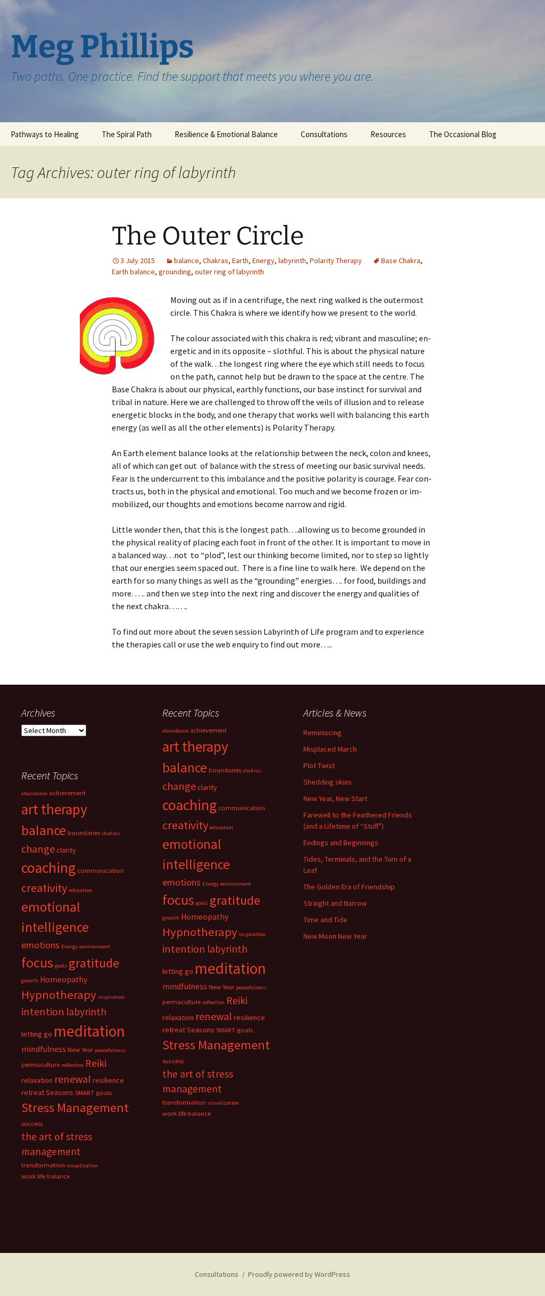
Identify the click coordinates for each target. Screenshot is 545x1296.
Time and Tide (325, 919)
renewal (213, 1016)
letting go (177, 971)
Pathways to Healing (45, 134)
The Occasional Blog (463, 134)
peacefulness (251, 987)
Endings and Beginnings (340, 842)
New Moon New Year (335, 936)
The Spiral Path (127, 134)
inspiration (252, 934)
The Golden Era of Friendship (349, 886)
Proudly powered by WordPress (299, 1274)
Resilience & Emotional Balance (226, 134)
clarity (207, 787)
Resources (388, 134)
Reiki (236, 1000)
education (221, 827)
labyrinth (292, 260)
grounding (175, 271)
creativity (185, 825)
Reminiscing (322, 732)
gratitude (235, 900)
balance (186, 260)
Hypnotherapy (199, 931)
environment (235, 883)
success (173, 1061)
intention (183, 948)
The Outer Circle (208, 236)
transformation (184, 1102)
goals (202, 902)
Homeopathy (204, 917)
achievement (208, 730)
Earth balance (133, 271)
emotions (181, 882)
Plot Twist (319, 765)
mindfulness (184, 986)
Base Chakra (400, 260)
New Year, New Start (335, 798)
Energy (263, 260)
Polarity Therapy (336, 260)
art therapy (195, 746)
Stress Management (216, 1045)
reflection (213, 1002)
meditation (230, 968)
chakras (252, 770)
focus (178, 899)
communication (241, 808)
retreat (173, 1029)
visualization (223, 1102)
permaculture (181, 1002)
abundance (175, 730)
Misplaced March (330, 749)
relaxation (178, 1017)
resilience (249, 1017)
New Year (221, 987)
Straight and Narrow (335, 903)
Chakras (215, 260)
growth (170, 917)
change (179, 786)
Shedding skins (327, 782)
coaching (189, 805)
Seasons (200, 1029)
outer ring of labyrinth (229, 271)
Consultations (324, 134)
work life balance (186, 1113)
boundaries (225, 770)
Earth (240, 260)
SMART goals (234, 1030)
